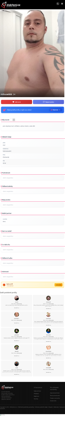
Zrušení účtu (53, 401)
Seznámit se (16, 307)
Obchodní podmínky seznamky (26, 407)
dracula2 (48, 335)
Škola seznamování (55, 395)
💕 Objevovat (54, 110)
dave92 (16, 351)
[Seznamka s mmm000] (48, 363)
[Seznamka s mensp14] (48, 298)
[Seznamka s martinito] (48, 314)
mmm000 (48, 367)
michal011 (16, 318)
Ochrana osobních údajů (41, 407)
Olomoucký (19, 303)
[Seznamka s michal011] (16, 314)
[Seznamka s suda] (16, 363)
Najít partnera (37, 391)
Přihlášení (36, 393)
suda (16, 367)
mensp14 (48, 302)
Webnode (56, 407)
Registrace (36, 396)
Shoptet (50, 407)
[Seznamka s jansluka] (16, 331)
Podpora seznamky (55, 398)
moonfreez (48, 351)
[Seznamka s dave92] (16, 347)
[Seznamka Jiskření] (7, 390)
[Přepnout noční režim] (57, 3)
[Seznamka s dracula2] (48, 331)
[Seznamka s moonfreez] (48, 347)
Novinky (36, 399)
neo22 (16, 302)
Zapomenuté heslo (55, 393)
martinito (48, 318)
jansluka (17, 335)
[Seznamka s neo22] (16, 298)
